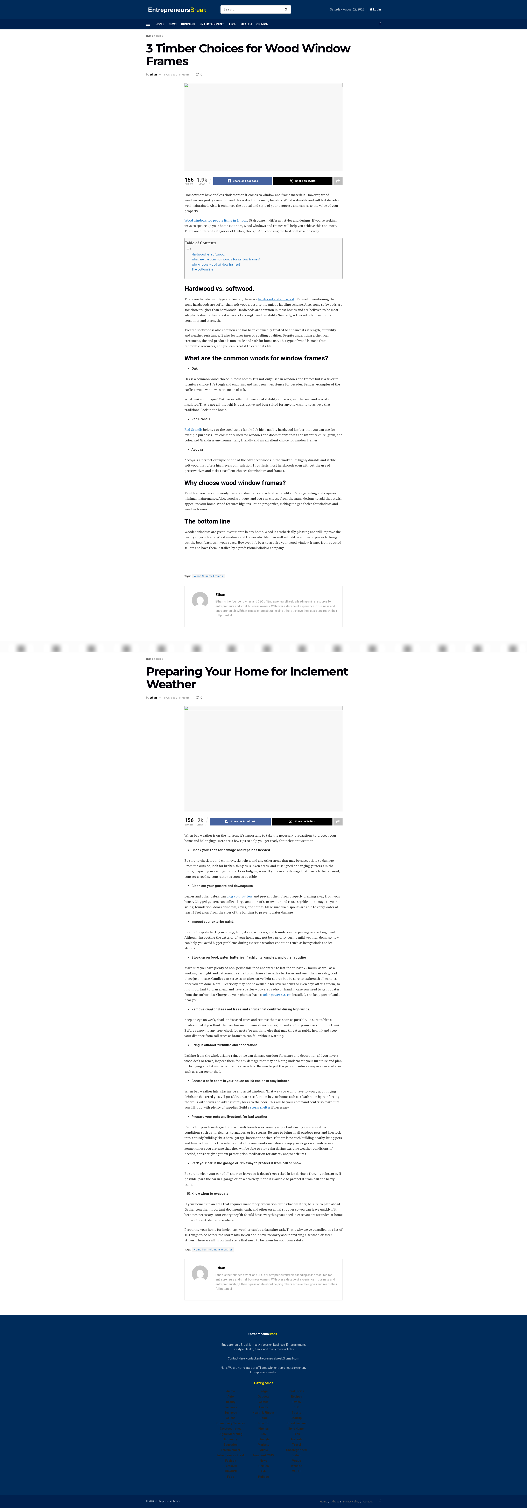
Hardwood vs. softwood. (208, 254)
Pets (263, 1471)
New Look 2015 (263, 1455)
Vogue (296, 1460)
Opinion (262, 24)
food (230, 1476)
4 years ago (170, 74)
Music (263, 1450)
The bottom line (202, 269)
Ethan (153, 74)
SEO (296, 1407)
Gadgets (263, 1396)
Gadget (264, 1391)
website (296, 1466)
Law (263, 1434)
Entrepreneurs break (231, 1455)
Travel (296, 1444)
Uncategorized (296, 1450)
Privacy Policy (351, 1501)
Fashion (230, 1460)
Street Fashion (297, 1423)
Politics (263, 1476)
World (296, 1471)
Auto (230, 1396)
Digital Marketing (231, 1434)
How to (263, 1423)
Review (296, 1402)
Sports (296, 1412)
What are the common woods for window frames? (226, 259)
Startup (296, 1418)
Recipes (296, 1396)
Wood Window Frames (208, 576)
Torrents (296, 1439)
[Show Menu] (148, 24)
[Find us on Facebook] (380, 24)
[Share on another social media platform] (338, 181)
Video (297, 1455)
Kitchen (263, 1428)
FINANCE (231, 1471)
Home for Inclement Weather (213, 1249)
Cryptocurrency (230, 1428)
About (335, 1501)
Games (263, 1402)
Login (376, 9)
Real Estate (296, 1391)
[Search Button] (287, 9)
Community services (230, 1423)
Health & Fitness (263, 1412)
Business (188, 24)
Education (231, 1444)
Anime (230, 1391)
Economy (230, 1439)
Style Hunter (296, 1428)
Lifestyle (263, 1439)
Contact (368, 1501)
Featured (230, 1466)
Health (246, 24)
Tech (232, 24)
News (173, 24)
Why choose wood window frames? (216, 264)
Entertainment (212, 24)
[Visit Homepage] (179, 9)
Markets (263, 1444)
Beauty (230, 1402)
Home (160, 24)
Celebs (230, 1418)
